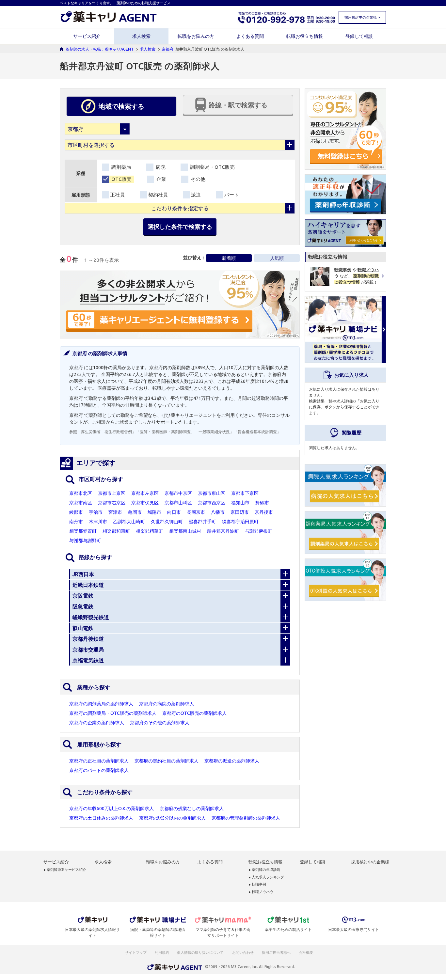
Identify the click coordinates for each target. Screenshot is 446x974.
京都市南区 (80, 502)
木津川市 (98, 521)
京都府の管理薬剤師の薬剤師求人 (246, 818)
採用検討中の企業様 (370, 862)
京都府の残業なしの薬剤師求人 (192, 808)
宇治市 (96, 512)
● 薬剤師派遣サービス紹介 (64, 870)
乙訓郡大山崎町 (129, 521)
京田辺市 (240, 512)
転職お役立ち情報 (304, 36)
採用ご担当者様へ (276, 952)
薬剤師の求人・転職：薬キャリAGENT (100, 49)
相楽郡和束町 (116, 531)
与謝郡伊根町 (258, 531)
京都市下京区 (245, 493)
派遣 (196, 194)
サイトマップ (136, 952)
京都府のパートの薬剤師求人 (99, 770)
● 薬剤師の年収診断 (264, 870)
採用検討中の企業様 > (362, 17)
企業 (160, 179)
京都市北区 (80, 493)
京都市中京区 (178, 493)
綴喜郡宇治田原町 (240, 521)
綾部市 (76, 512)
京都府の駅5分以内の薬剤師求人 (172, 818)
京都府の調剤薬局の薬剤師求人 (101, 703)
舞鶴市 (262, 502)
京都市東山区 (211, 493)
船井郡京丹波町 (223, 531)
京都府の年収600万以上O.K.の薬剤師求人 (111, 808)
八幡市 (218, 512)
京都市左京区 (145, 493)
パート (231, 194)
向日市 (174, 512)
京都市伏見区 (145, 502)
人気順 (277, 258)
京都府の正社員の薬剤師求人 (99, 761)
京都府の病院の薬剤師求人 (166, 703)
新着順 (229, 258)
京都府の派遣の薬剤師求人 (231, 761)
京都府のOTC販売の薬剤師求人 (194, 713)
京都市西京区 (211, 502)
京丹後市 (264, 512)
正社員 (117, 194)
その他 (197, 179)
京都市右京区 (111, 502)
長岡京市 (196, 512)
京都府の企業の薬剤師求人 (96, 722)
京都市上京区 (111, 493)
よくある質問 (250, 36)
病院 (160, 167)
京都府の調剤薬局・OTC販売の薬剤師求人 (112, 713)
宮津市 (115, 512)
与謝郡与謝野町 (85, 540)
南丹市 (76, 521)
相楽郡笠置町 (83, 531)
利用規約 (162, 952)
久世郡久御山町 (167, 521)
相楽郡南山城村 (185, 531)
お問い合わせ (243, 952)
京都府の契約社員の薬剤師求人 (167, 761)
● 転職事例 (257, 884)
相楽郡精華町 (149, 531)
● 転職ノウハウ (260, 892)
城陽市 (154, 512)
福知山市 (240, 502)
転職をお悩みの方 (196, 36)
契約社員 (158, 194)
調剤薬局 (120, 167)
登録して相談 (359, 36)
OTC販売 (121, 179)
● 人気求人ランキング (266, 877)
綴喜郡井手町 (202, 521)
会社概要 (306, 952)
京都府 (167, 49)
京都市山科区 (178, 502)
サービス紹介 (87, 36)
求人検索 (141, 36)
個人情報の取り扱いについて (200, 952)
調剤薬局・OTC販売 (212, 167)
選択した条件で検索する (180, 226)
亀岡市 (135, 512)
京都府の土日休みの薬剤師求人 (101, 818)
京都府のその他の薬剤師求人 (159, 722)
